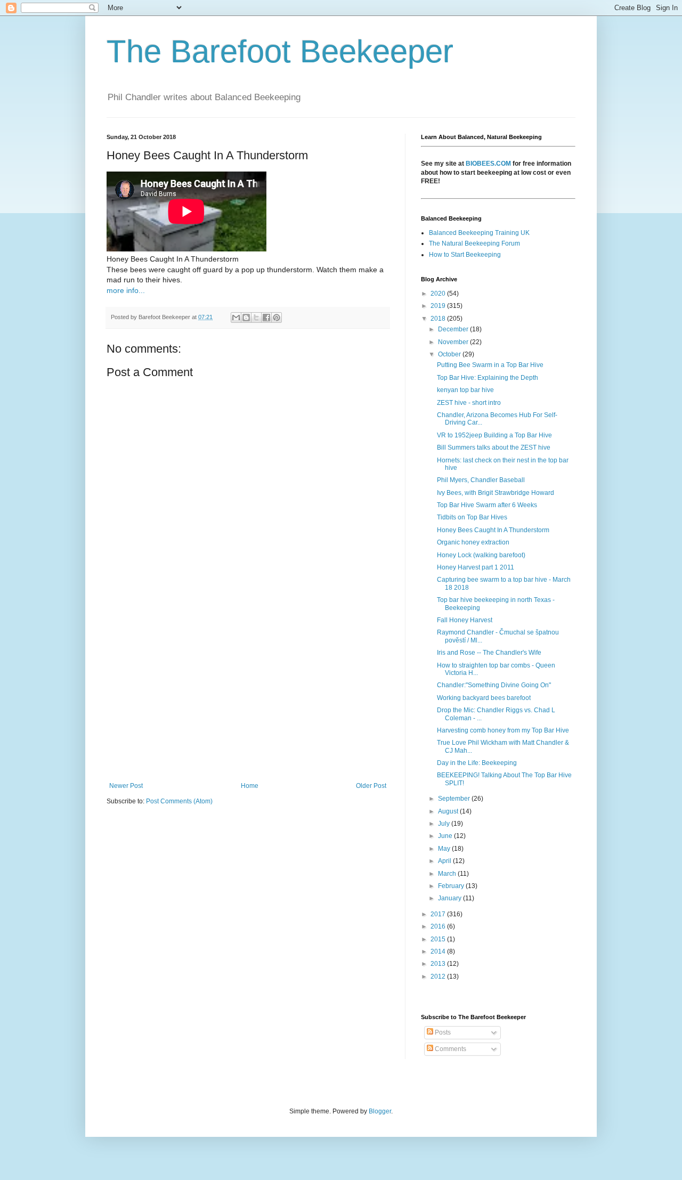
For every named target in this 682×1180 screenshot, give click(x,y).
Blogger (380, 1111)
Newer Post (126, 786)
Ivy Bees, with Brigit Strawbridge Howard (495, 493)
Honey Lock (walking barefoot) (481, 555)
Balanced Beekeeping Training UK (479, 233)
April (445, 861)
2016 (439, 926)
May (445, 848)
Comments (449, 1049)
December (454, 329)
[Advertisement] (248, 694)
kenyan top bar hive (465, 390)
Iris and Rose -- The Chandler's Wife (489, 652)
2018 (439, 318)
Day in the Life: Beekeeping (477, 763)
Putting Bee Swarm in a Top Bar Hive (490, 365)
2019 (439, 306)
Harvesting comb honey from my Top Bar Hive (503, 730)
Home (249, 786)
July (444, 823)
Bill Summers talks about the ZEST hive (493, 447)
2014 (439, 951)
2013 (439, 963)
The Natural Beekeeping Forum (474, 243)
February (452, 886)
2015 (439, 939)
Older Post (371, 786)
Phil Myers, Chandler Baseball (481, 480)
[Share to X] (256, 317)
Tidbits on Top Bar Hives (472, 517)
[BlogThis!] (246, 317)
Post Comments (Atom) (179, 801)
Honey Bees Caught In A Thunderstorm (493, 530)
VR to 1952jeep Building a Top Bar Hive (494, 435)
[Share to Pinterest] (276, 317)
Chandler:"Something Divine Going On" (494, 685)
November (454, 342)
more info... (126, 290)
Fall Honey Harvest (464, 620)
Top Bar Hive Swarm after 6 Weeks (487, 505)
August (449, 811)
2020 (439, 293)
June (446, 836)
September (455, 798)
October (450, 354)
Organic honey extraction (473, 542)
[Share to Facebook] (266, 317)
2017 (439, 914)
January (450, 898)
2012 (439, 976)
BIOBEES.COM (488, 163)
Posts (442, 1032)
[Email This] (236, 317)
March (448, 873)
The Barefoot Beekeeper (280, 51)
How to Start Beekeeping (465, 254)
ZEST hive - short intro (469, 402)
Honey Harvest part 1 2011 (475, 567)
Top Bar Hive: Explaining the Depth (487, 377)
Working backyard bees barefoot (484, 698)
